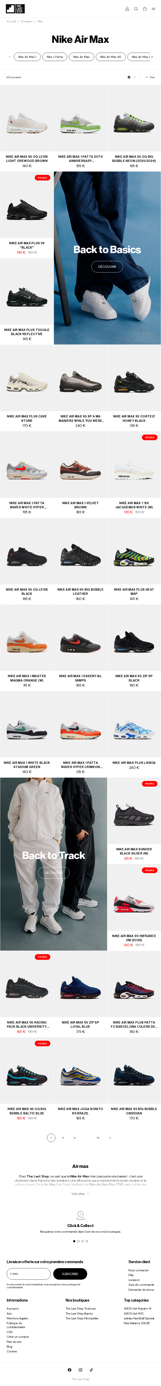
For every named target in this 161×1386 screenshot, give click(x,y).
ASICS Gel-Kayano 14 (138, 1308)
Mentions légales (17, 1318)
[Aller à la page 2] (110, 1138)
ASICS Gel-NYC (134, 1313)
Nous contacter (139, 1270)
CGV (10, 1332)
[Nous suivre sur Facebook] (70, 1370)
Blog (9, 1346)
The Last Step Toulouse (81, 1308)
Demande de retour (141, 1290)
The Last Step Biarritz (79, 1313)
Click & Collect (80, 1226)
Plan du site (14, 1342)
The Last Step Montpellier (82, 1318)
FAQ (131, 1275)
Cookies (12, 1351)
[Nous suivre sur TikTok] (91, 1370)
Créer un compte (18, 1337)
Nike (40, 21)
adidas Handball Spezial (139, 1318)
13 (98, 1138)
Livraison (134, 1280)
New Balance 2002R (137, 1323)
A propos (13, 1308)
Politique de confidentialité (16, 1325)
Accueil (11, 21)
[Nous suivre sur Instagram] (80, 1370)
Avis (9, 1313)
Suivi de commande (141, 1285)
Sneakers (26, 21)
